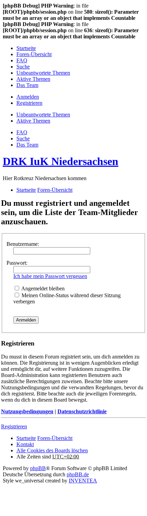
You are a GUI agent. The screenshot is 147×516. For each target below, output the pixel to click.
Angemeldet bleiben (42, 288)
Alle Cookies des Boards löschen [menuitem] (52, 450)
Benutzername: (22, 244)
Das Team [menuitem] (27, 85)
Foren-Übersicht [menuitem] (34, 54)
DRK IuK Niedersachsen (60, 161)
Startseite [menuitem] (26, 48)
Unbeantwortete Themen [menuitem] (43, 73)
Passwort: (16, 263)
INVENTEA (83, 480)
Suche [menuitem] (23, 67)
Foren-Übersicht (54, 438)
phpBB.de (78, 474)
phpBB (38, 468)
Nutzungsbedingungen (27, 411)
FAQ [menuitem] (21, 60)
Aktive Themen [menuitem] (33, 79)
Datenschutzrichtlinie (82, 411)
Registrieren (14, 426)
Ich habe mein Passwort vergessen (50, 276)
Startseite (26, 438)
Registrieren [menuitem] (29, 103)
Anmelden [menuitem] (27, 97)
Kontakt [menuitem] (25, 444)
